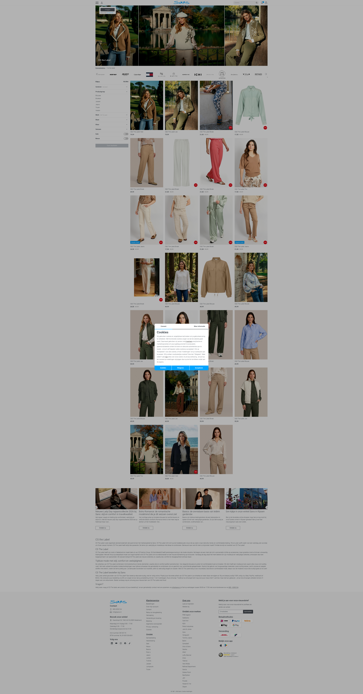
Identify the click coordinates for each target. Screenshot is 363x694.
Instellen (163, 368)
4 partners (188, 341)
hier (166, 357)
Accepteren (199, 368)
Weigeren (180, 368)
